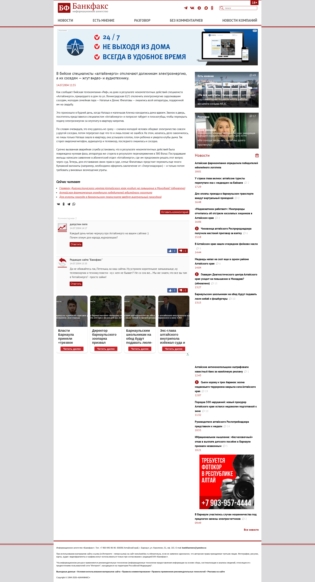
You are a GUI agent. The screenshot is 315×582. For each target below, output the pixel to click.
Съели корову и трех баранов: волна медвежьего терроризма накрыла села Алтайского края (225, 386)
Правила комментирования (136, 572)
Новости (65, 20)
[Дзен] (200, 8)
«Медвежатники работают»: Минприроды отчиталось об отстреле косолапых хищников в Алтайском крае (223, 213)
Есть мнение (103, 20)
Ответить (76, 244)
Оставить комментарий (174, 212)
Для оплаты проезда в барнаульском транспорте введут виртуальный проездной (110, 197)
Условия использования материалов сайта (98, 572)
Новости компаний (239, 20)
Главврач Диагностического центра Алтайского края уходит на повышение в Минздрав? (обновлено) (122, 188)
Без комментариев (186, 20)
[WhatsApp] (74, 204)
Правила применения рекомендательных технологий (179, 572)
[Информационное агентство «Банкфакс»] (88, 8)
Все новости (251, 529)
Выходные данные (65, 572)
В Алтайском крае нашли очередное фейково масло (226, 244)
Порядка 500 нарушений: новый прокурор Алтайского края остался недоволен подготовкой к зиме (226, 406)
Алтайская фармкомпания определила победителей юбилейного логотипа (105, 192)
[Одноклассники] (212, 8)
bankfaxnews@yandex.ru (194, 548)
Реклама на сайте (216, 572)
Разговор (142, 20)
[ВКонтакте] (193, 8)
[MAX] (206, 8)
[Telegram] (186, 8)
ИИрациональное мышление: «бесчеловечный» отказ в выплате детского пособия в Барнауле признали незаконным (224, 441)
